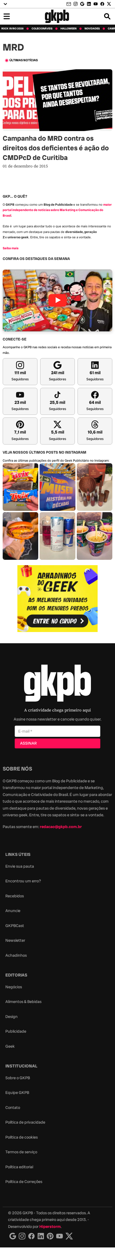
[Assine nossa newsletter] (69, 4)
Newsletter (15, 940)
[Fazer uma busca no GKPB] (107, 16)
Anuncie (12, 910)
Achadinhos (16, 955)
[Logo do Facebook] (31, 1236)
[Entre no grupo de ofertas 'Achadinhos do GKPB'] (57, 598)
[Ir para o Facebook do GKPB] (102, 4)
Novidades (92, 28)
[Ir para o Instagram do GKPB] (75, 4)
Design (11, 1016)
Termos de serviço (21, 1152)
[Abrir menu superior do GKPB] (5, 4)
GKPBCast (14, 925)
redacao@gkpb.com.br (61, 826)
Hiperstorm (50, 1226)
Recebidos (14, 896)
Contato (12, 1107)
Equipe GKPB (17, 1092)
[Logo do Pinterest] (50, 1236)
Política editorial (19, 1167)
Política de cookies (21, 1137)
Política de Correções (23, 1181)
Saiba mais (10, 248)
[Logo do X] (69, 1236)
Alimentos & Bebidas (23, 1001)
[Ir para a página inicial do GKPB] (57, 16)
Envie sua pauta (19, 866)
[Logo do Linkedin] (40, 1236)
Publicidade (15, 1031)
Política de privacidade (25, 1122)
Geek (10, 1046)
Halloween (68, 28)
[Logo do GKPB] (57, 684)
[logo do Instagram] (12, 1236)
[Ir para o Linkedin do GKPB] (89, 4)
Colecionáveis (42, 28)
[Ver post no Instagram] (20, 487)
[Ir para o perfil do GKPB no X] (109, 4)
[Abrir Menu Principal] (7, 16)
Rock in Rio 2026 (12, 28)
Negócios (13, 987)
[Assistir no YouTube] (57, 300)
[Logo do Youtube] (59, 1236)
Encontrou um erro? (23, 881)
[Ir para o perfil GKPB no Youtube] (95, 4)
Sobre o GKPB (17, 1078)
